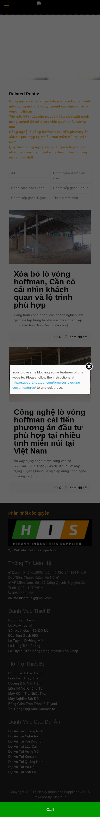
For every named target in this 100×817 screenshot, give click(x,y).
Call (50, 809)
